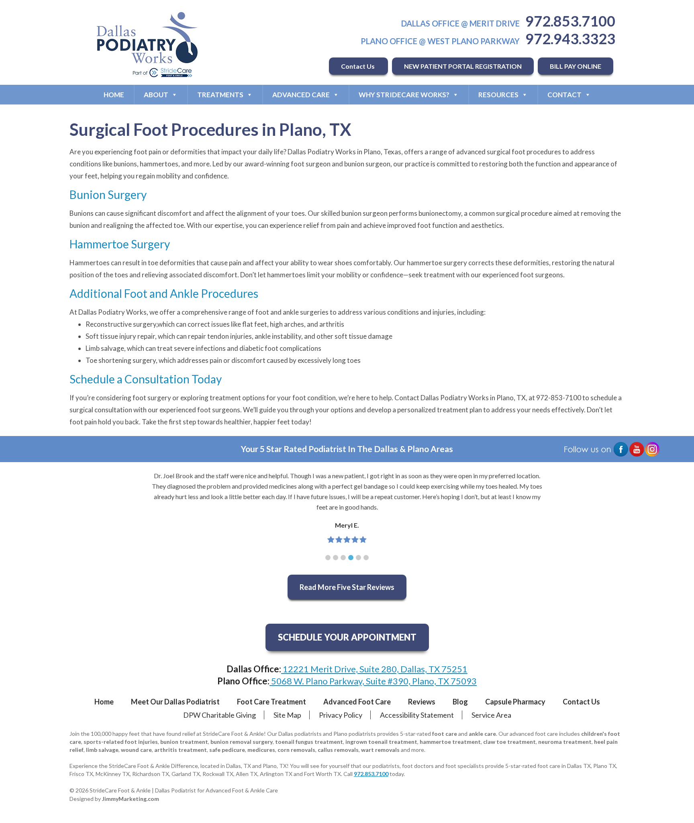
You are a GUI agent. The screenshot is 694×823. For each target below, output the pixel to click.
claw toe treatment (509, 741)
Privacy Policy (340, 714)
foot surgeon (311, 164)
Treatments (220, 94)
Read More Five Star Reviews (347, 587)
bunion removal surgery (241, 741)
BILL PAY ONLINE (575, 66)
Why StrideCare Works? (404, 94)
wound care (136, 749)
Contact (564, 94)
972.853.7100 (570, 21)
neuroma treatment (565, 741)
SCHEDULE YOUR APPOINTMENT (347, 637)
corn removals (296, 749)
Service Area (491, 714)
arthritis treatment (180, 749)
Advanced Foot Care (357, 701)
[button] (328, 557)
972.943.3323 (570, 38)
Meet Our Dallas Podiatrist (175, 701)
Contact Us (358, 66)
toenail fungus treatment (309, 741)
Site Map (287, 714)
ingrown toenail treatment (381, 741)
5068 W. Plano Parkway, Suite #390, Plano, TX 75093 (373, 681)
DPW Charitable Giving (219, 714)
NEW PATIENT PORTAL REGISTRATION (463, 66)
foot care (444, 733)
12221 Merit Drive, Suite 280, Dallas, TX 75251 (374, 668)
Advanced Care (301, 94)
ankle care (482, 733)
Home (114, 94)
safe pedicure (227, 749)
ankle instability (278, 336)
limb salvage (102, 749)
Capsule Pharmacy (515, 701)
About (156, 94)
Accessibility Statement (417, 714)
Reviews (421, 701)
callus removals (338, 749)
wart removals (380, 749)
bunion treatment (184, 741)
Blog (460, 701)
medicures (261, 749)
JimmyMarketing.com (130, 798)
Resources (498, 94)
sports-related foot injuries (121, 741)
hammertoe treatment (450, 741)
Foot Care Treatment (271, 701)
